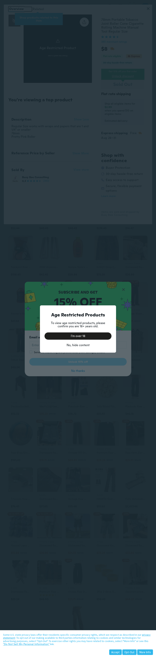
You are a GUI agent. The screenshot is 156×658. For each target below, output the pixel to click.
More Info (145, 652)
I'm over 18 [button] (78, 336)
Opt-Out (129, 652)
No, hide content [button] (78, 345)
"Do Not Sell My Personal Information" (26, 644)
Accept (115, 652)
